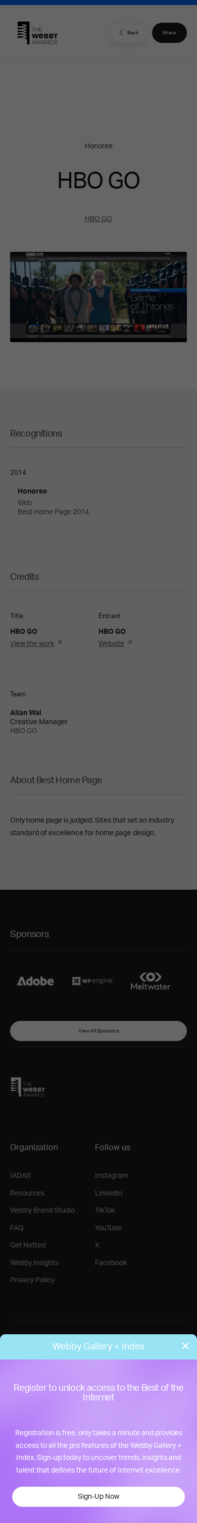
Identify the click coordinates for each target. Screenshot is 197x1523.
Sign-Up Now (98, 1496)
